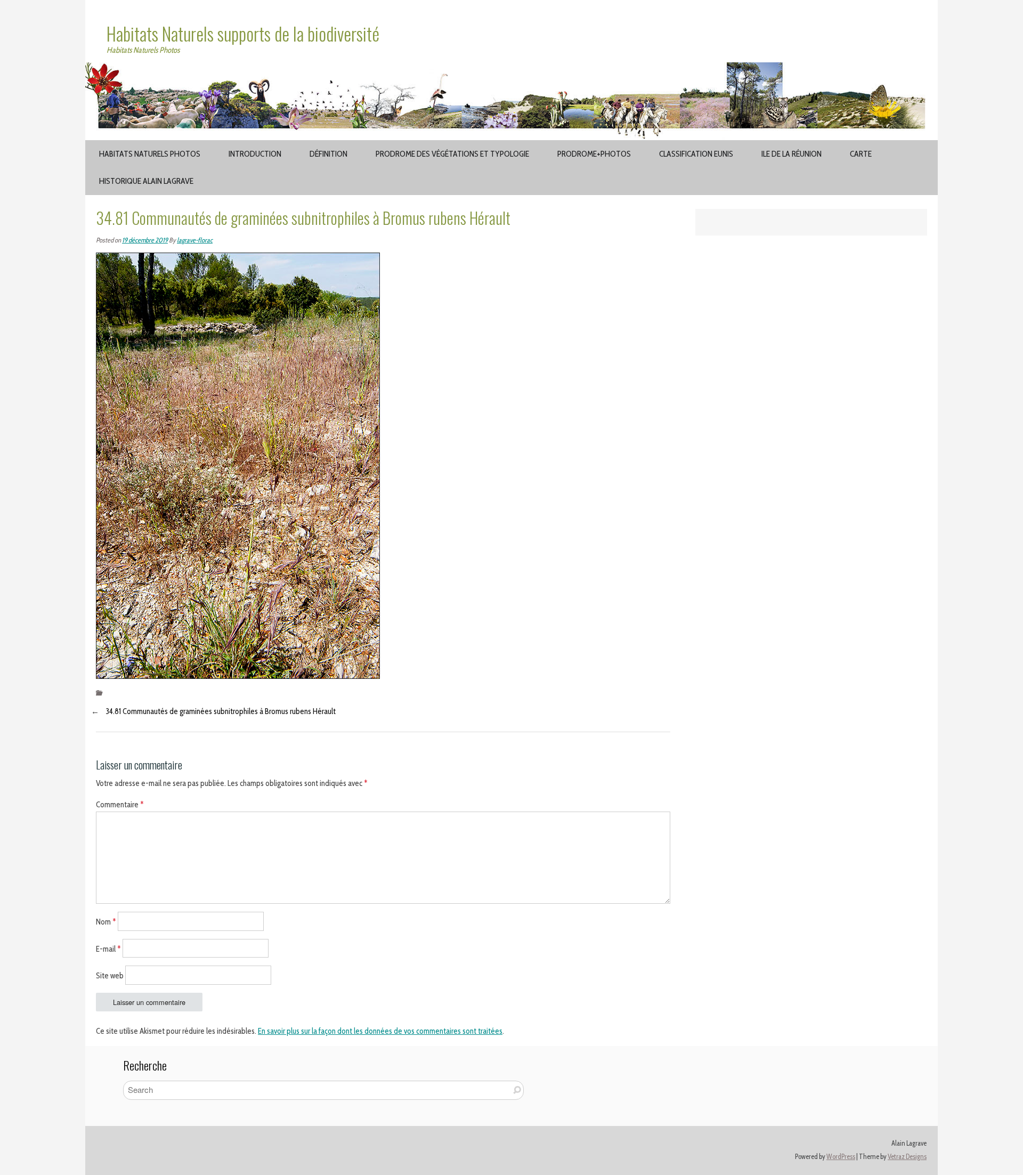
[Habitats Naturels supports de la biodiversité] (511, 69)
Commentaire (120, 804)
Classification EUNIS (696, 154)
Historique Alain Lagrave (146, 181)
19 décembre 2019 (145, 240)
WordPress (840, 1157)
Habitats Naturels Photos (149, 154)
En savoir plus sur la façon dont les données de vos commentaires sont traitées (380, 1031)
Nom (106, 921)
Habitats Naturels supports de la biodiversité (243, 33)
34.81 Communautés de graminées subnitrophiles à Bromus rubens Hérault (220, 711)
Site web (110, 975)
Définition (328, 154)
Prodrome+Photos (594, 154)
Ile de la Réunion (791, 154)
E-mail (108, 948)
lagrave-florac (195, 240)
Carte (861, 154)
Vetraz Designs (907, 1157)
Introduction (255, 154)
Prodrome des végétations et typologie (452, 154)
